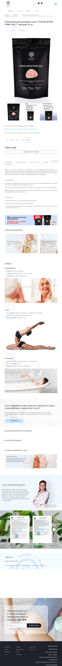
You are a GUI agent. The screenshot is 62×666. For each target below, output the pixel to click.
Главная (6, 14)
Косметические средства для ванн (30, 14)
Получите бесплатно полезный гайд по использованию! (21, 129)
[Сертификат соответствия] (42, 529)
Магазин (15, 14)
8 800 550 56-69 (52, 646)
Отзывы (45, 162)
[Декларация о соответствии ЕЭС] (19, 529)
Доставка (7, 647)
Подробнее (14, 420)
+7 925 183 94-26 (52, 649)
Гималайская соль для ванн (11, 16)
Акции (6, 649)
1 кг (7, 140)
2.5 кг (12, 140)
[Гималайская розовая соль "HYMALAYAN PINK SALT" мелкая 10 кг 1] (31, 68)
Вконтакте (32, 647)
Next (57, 112)
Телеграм (32, 649)
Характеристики (21, 162)
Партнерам (19, 654)
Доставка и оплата (54, 161)
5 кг (18, 140)
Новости (7, 652)
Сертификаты (34, 162)
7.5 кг (23, 140)
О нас (17, 652)
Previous (4, 112)
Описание (8, 162)
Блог (6, 654)
